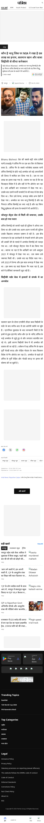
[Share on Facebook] (3, 450)
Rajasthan (12, 477)
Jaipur (18, 477)
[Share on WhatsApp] (17, 450)
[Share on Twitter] (10, 450)
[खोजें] (42, 2)
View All (40, 544)
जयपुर (4, 47)
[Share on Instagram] (23, 450)
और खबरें (22, 491)
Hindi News (4, 477)
